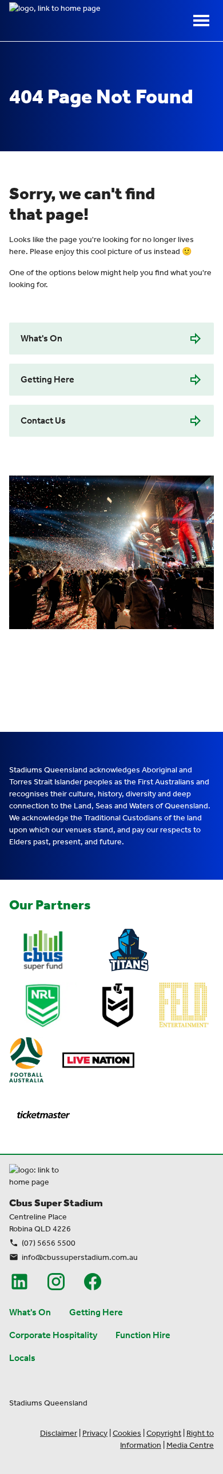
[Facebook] (92, 1281)
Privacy (94, 1433)
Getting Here (47, 379)
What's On (41, 338)
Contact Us (43, 420)
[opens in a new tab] (43, 950)
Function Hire (143, 1335)
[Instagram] (56, 1281)
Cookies (127, 1433)
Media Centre (190, 1445)
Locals (22, 1357)
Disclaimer (58, 1433)
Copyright (163, 1433)
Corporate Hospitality (53, 1335)
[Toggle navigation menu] (201, 21)
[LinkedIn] (19, 1281)
